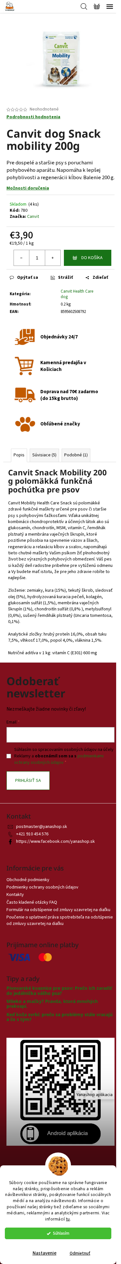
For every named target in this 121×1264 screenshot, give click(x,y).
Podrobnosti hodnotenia (33, 117)
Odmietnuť (80, 1253)
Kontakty (15, 894)
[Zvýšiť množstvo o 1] (52, 258)
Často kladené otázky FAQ (31, 902)
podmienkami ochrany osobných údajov (59, 759)
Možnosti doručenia (27, 188)
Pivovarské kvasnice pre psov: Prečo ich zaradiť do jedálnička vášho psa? (59, 991)
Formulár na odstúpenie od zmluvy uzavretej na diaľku (58, 910)
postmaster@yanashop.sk (41, 826)
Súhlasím (61, 1233)
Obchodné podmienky (27, 880)
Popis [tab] (19, 455)
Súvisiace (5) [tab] (44, 455)
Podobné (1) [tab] (76, 455)
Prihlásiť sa (28, 780)
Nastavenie (44, 1253)
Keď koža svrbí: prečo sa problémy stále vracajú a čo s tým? (59, 1017)
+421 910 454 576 (32, 834)
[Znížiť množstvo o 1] (21, 258)
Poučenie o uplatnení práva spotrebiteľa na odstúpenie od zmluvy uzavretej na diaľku (59, 920)
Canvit (33, 216)
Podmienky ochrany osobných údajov (42, 887)
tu (68, 1219)
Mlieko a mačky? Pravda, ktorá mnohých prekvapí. (52, 1004)
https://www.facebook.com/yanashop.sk (55, 841)
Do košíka (92, 258)
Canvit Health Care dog (77, 294)
